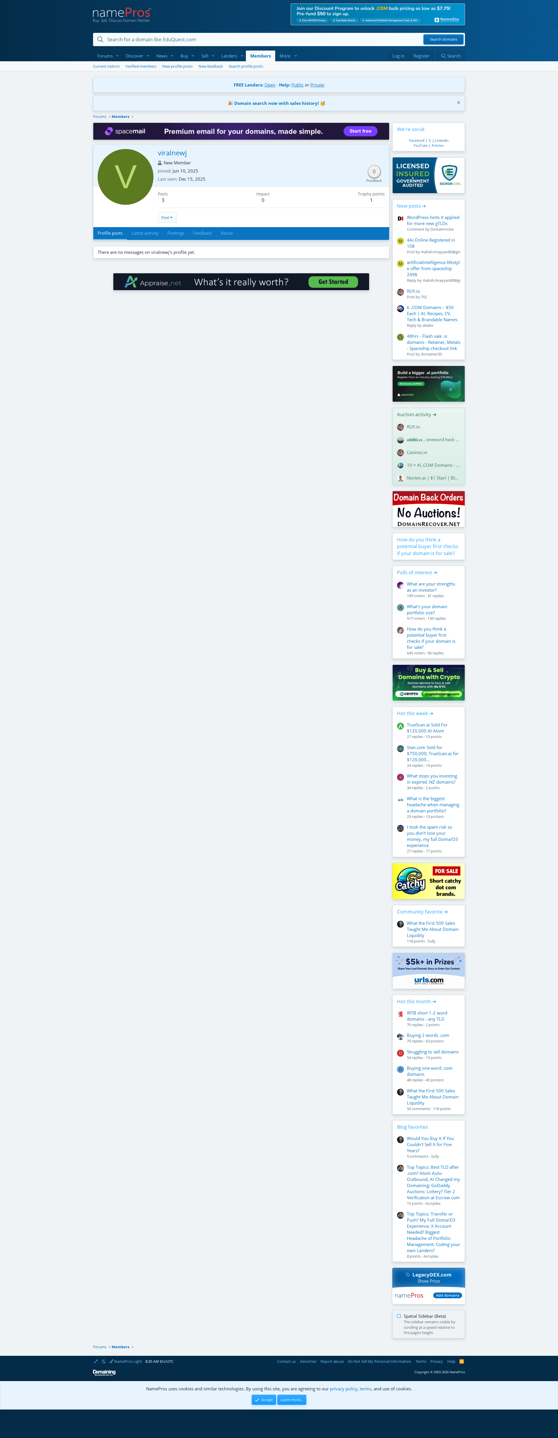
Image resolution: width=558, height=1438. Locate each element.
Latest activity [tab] (145, 233)
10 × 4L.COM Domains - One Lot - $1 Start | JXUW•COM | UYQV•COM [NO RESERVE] (433, 465)
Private (317, 85)
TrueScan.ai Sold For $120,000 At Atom (427, 728)
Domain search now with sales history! (276, 103)
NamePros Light (127, 1361)
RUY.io (413, 291)
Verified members (141, 66)
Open (270, 85)
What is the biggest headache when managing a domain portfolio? (433, 805)
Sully (432, 941)
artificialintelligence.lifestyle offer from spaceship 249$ (433, 268)
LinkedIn (441, 140)
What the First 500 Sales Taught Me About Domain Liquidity (433, 929)
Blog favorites (412, 1126)
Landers (229, 56)
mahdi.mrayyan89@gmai (442, 251)
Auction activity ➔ (417, 414)
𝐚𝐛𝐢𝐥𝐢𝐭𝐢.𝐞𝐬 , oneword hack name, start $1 (433, 439)
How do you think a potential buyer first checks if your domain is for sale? (427, 546)
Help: (284, 85)
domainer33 (431, 354)
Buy (184, 56)
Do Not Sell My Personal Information (379, 1361)
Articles (438, 145)
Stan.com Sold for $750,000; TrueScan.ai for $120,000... (433, 753)
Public (297, 85)
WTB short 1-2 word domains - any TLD (427, 1016)
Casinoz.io (417, 452)
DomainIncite (442, 229)
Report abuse (332, 1361)
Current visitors (106, 66)
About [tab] (227, 233)
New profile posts (177, 66)
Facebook (417, 140)
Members (260, 56)
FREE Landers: (248, 85)
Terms (421, 1361)
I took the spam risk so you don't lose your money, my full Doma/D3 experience (432, 836)
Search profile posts (246, 66)
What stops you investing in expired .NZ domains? (432, 779)
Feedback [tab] (202, 233)
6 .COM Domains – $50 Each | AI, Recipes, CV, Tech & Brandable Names (432, 313)
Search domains (443, 39)
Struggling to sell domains (433, 1052)
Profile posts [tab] (110, 233)
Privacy (436, 1361)
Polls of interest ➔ (417, 572)
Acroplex (433, 1203)
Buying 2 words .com (428, 1035)
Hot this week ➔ (415, 713)
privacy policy (343, 1389)
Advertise (308, 1361)
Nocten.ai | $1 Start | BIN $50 (433, 478)
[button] (117, 56)
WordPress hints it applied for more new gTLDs (433, 220)
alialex (428, 325)
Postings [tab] (175, 233)
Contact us (286, 1361)
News (161, 56)
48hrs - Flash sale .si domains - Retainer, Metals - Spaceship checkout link (433, 342)
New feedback (210, 66)
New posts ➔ (411, 205)
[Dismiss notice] (457, 103)
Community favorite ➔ (422, 911)
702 (424, 296)
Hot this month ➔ (416, 1001)
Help (451, 1361)
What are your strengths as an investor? (431, 587)
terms (365, 1389)
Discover (134, 56)
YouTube (421, 145)
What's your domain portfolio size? (427, 609)
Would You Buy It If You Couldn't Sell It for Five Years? (430, 1144)
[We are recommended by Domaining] (104, 1374)
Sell (204, 56)
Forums (105, 56)
